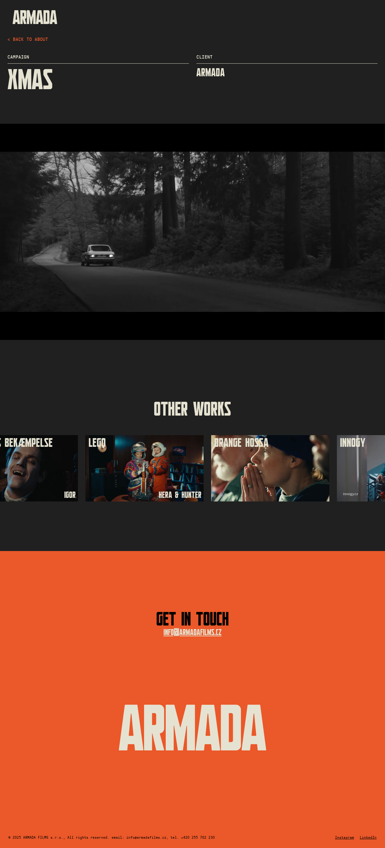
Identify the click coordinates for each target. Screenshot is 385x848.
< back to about (28, 39)
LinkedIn (368, 837)
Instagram (344, 837)
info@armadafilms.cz (193, 632)
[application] (192, 232)
